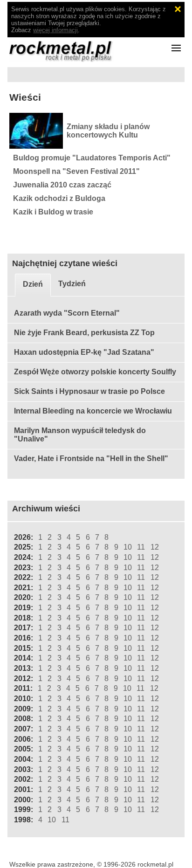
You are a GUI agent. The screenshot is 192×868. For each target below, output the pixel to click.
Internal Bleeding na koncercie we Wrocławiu (93, 411)
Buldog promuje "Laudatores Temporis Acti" (92, 158)
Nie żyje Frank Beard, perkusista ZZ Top (84, 333)
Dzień (33, 284)
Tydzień (72, 284)
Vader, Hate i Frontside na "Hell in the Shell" (91, 458)
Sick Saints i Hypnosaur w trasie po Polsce (89, 391)
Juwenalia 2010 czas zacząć (62, 185)
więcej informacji (55, 30)
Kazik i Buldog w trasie (53, 212)
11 (141, 547)
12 (154, 547)
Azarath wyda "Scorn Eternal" (67, 313)
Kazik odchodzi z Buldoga (59, 198)
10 (127, 547)
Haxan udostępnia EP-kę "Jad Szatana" (84, 352)
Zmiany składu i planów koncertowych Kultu (108, 131)
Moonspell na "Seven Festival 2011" (76, 171)
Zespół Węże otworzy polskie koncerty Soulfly (95, 372)
